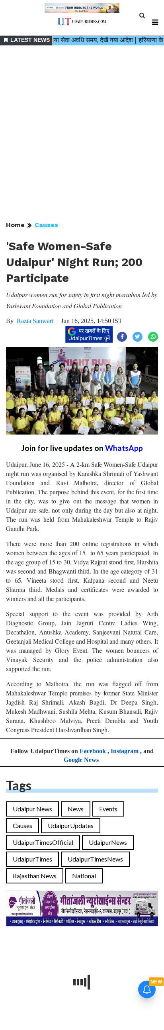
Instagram (125, 751)
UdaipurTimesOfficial (43, 842)
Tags (18, 785)
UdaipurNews (108, 842)
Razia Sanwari (35, 320)
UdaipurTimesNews (95, 859)
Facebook (93, 751)
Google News (81, 759)
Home (15, 225)
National (84, 875)
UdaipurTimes (32, 859)
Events (108, 809)
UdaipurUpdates (71, 825)
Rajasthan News (35, 875)
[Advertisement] (82, 134)
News (76, 809)
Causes (46, 225)
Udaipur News (32, 809)
